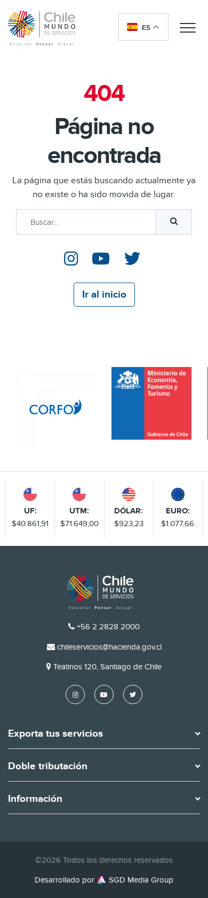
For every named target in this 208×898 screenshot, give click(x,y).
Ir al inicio (104, 294)
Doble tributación (47, 766)
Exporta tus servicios (55, 734)
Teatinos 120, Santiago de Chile (107, 666)
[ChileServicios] (100, 591)
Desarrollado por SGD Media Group (104, 880)
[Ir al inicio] (41, 28)
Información (35, 799)
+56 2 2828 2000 (108, 626)
